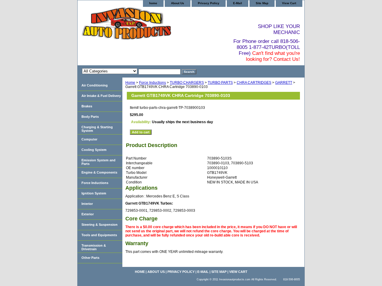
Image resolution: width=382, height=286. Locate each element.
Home (130, 83)
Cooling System (94, 149)
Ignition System (93, 193)
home (153, 3)
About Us (177, 3)
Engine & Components (99, 172)
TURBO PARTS (220, 83)
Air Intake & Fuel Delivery (101, 96)
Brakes (86, 106)
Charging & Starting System (97, 128)
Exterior (87, 214)
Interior (87, 203)
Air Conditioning (94, 85)
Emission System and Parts (98, 162)
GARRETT (283, 83)
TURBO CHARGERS (187, 83)
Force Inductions (152, 83)
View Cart (289, 3)
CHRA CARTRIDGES (254, 83)
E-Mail (237, 3)
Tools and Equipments (99, 235)
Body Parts (90, 116)
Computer (89, 139)
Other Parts (90, 257)
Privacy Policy (208, 3)
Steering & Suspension (99, 224)
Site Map (262, 3)
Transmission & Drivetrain (93, 247)
